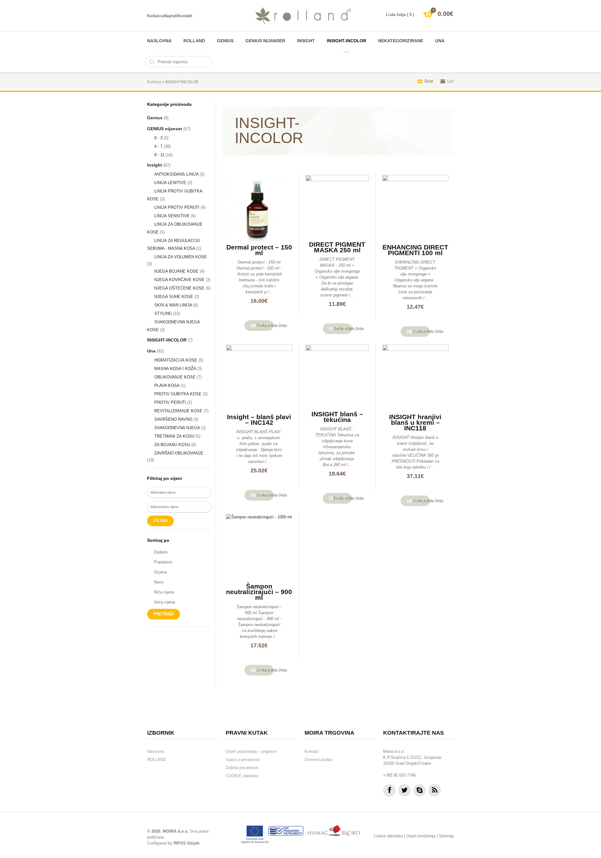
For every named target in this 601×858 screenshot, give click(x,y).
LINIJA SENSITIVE (172, 215)
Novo (158, 582)
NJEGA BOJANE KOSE (176, 271)
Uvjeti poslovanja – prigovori (251, 751)
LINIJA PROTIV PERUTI (176, 207)
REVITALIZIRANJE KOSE (178, 410)
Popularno (163, 562)
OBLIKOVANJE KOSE (175, 377)
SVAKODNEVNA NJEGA (177, 427)
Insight (306, 40)
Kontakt (184, 15)
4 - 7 (158, 146)
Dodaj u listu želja (272, 325)
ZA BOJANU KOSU (172, 444)
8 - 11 (159, 154)
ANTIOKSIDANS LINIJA (176, 174)
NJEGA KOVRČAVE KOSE (179, 279)
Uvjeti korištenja (420, 836)
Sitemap (446, 836)
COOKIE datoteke (242, 775)
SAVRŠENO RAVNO (173, 419)
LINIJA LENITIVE (170, 182)
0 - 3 (158, 138)
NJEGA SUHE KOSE (173, 296)
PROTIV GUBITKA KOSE (178, 394)
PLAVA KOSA (166, 385)
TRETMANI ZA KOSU (174, 436)
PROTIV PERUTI (170, 402)
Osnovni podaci (319, 759)
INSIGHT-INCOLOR (346, 40)
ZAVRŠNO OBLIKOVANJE (178, 453)
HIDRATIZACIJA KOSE (175, 360)
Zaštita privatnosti (242, 767)
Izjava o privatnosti (243, 759)
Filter (160, 520)
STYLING (163, 313)
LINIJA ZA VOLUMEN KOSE (180, 256)
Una (439, 40)
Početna (154, 82)
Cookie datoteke (388, 836)
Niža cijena (164, 592)
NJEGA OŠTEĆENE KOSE (179, 288)
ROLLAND (194, 40)
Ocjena (160, 572)
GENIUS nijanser (265, 40)
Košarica (155, 15)
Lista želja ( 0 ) (400, 14)
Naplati (170, 15)
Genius (225, 40)
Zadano (160, 552)
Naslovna (159, 40)
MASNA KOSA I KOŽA (175, 368)
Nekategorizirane (400, 40)
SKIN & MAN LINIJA (173, 305)
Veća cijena (164, 602)
